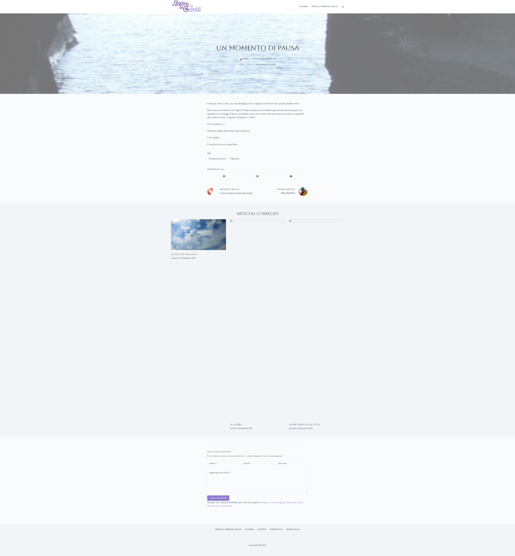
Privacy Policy (293, 529)
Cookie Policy (276, 529)
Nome (213, 463)
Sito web (282, 463)
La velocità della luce (184, 254)
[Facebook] (224, 176)
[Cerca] (343, 7)
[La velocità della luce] (198, 234)
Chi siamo (303, 7)
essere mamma (217, 159)
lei (222, 124)
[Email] (291, 176)
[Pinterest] (257, 176)
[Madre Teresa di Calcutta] (316, 319)
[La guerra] (257, 319)
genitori (235, 159)
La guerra (236, 424)
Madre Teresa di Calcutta (304, 424)
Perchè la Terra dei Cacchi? (325, 7)
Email (247, 463)
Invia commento (218, 498)
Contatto (261, 529)
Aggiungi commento (220, 473)
